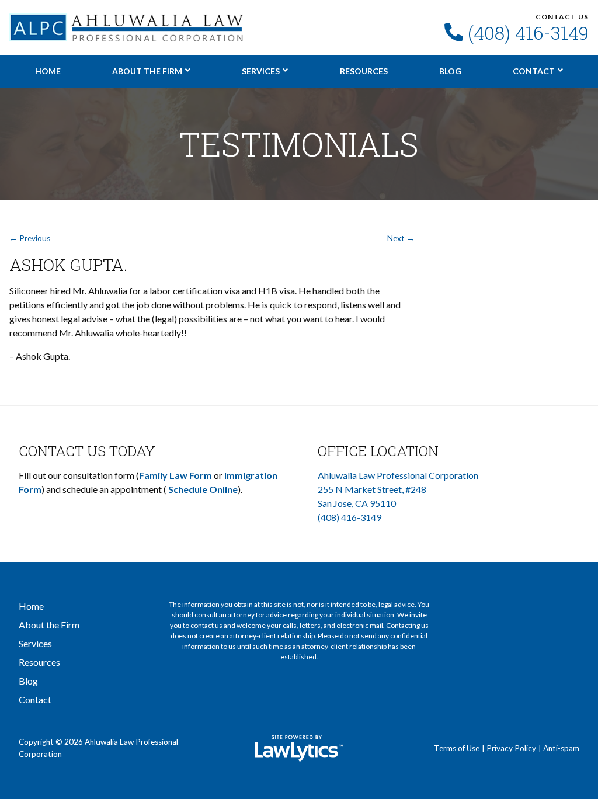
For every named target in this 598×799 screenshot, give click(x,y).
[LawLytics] (299, 748)
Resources (364, 71)
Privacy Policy (511, 748)
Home (48, 71)
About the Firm (147, 71)
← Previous (29, 238)
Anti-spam (561, 748)
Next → (401, 238)
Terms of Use (456, 748)
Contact (534, 71)
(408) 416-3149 (528, 32)
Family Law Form (175, 475)
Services (261, 71)
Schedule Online (203, 489)
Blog (450, 71)
